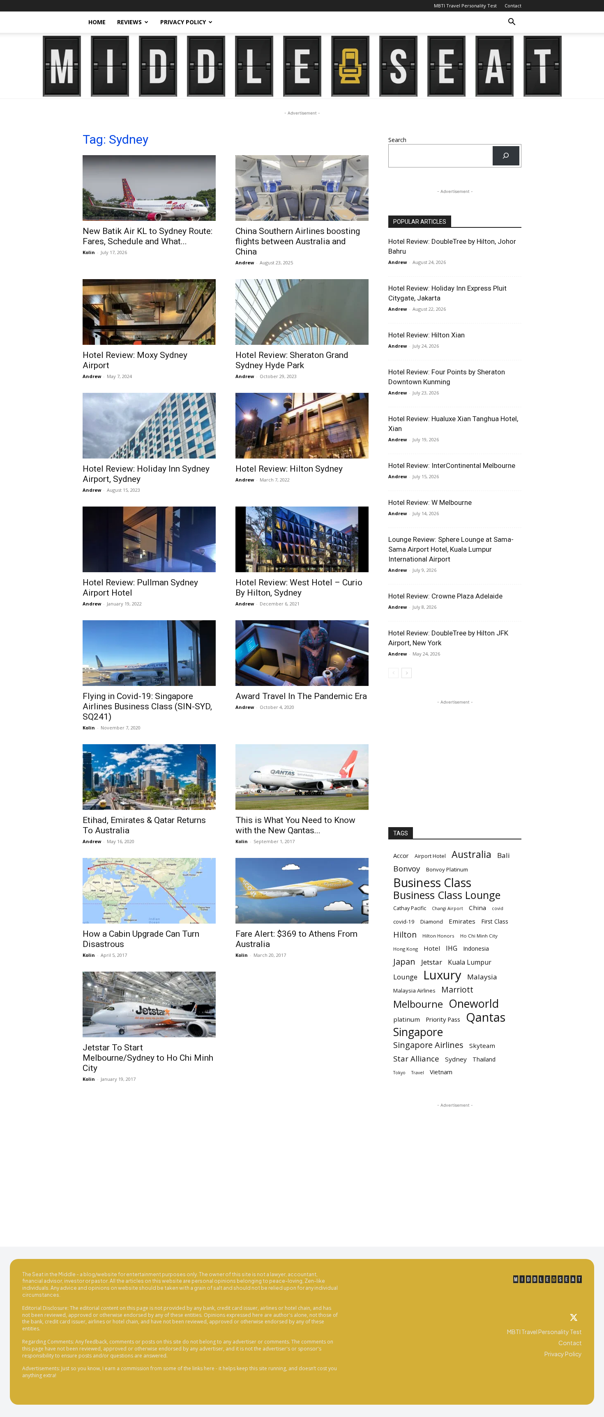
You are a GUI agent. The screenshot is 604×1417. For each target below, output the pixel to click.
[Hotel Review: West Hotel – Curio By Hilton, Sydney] (302, 539)
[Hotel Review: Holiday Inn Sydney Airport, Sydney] (149, 426)
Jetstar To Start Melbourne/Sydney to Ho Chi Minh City (148, 1058)
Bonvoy (406, 868)
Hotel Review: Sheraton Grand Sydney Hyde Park (291, 360)
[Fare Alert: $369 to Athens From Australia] (302, 891)
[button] (511, 23)
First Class (494, 921)
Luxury (442, 975)
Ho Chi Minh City (479, 936)
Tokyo (399, 1072)
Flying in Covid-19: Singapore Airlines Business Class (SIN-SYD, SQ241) (147, 706)
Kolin (89, 252)
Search (397, 140)
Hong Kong (405, 949)
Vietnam (441, 1072)
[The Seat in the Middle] (302, 66)
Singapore (418, 1032)
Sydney (456, 1059)
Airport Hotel (430, 856)
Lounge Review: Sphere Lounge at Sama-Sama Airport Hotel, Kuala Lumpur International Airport (451, 549)
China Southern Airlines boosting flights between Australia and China (297, 241)
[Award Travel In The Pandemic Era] (302, 653)
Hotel (432, 948)
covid (497, 908)
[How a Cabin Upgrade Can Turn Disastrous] (149, 891)
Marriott (457, 989)
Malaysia (482, 976)
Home (97, 22)
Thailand (484, 1059)
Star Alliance (416, 1058)
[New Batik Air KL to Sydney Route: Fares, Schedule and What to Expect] (149, 188)
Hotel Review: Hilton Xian (426, 335)
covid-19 (404, 921)
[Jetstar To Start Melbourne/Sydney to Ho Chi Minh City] (149, 1004)
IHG (451, 948)
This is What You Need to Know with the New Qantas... (295, 825)
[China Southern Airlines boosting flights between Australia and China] (302, 188)
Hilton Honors (438, 936)
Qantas (485, 1017)
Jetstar (431, 962)
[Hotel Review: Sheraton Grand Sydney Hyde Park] (302, 312)
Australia (471, 854)
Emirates (462, 921)
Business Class (432, 882)
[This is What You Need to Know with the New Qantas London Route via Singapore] (302, 777)
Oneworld (474, 1003)
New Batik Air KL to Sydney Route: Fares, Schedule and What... (147, 236)
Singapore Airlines (428, 1045)
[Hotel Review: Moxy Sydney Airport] (149, 312)
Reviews (129, 22)
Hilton (405, 934)
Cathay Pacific (409, 908)
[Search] (506, 155)
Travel (417, 1072)
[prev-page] (393, 673)
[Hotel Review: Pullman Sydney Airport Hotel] (149, 539)
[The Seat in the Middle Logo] (547, 1279)
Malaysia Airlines (414, 990)
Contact (513, 5)
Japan (404, 961)
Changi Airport (447, 908)
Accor (401, 855)
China (477, 907)
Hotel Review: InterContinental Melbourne (451, 465)
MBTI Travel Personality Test (465, 5)
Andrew (244, 262)
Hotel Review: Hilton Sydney (289, 469)
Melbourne (418, 1004)
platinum (406, 1019)
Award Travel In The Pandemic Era (301, 696)
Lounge (405, 976)
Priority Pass (443, 1019)
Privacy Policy (183, 22)
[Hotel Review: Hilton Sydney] (302, 426)
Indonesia (476, 948)
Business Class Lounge (446, 895)
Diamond (431, 921)
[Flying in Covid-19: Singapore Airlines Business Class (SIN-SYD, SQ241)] (149, 653)
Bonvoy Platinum (447, 869)
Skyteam (482, 1045)
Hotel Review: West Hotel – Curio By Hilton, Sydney (298, 588)
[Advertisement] (454, 757)
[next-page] (406, 673)
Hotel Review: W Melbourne (430, 502)
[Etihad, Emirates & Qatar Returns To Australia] (149, 777)
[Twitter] (573, 1318)
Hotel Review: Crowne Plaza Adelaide (445, 596)
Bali (503, 855)
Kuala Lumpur (469, 962)
